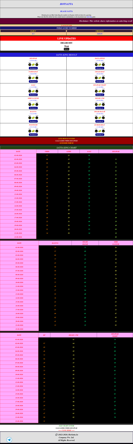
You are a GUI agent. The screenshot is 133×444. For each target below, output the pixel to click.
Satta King (89, 17)
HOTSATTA (66, 4)
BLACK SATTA (66, 11)
